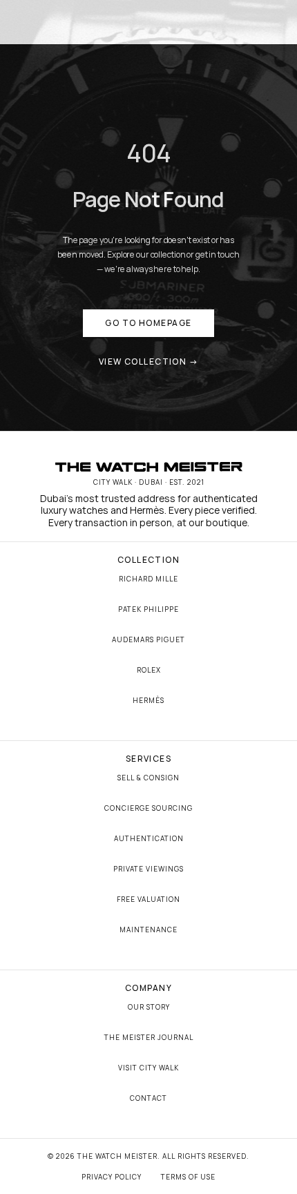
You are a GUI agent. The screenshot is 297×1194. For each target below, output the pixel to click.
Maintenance (148, 929)
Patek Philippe (148, 609)
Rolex (149, 670)
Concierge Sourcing (148, 808)
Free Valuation (148, 899)
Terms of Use (188, 1177)
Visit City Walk (148, 1067)
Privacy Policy (112, 1177)
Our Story (149, 1007)
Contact (148, 1098)
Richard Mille (148, 579)
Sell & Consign (148, 777)
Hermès (148, 700)
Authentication (149, 838)
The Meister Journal (148, 1037)
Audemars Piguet (148, 639)
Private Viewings (148, 869)
